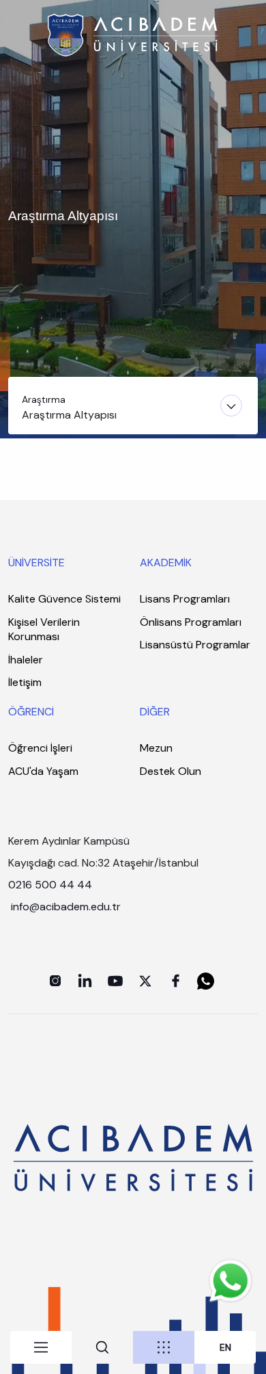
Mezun (156, 748)
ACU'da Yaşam (43, 771)
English (225, 1347)
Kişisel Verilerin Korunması (44, 629)
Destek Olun (170, 771)
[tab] (41, 1347)
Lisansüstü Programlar (195, 644)
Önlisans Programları (190, 622)
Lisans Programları (185, 599)
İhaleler (25, 659)
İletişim (25, 682)
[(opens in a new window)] (55, 981)
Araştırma (43, 399)
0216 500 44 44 (50, 884)
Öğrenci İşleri (40, 748)
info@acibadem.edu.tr (67, 906)
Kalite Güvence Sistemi (64, 599)
